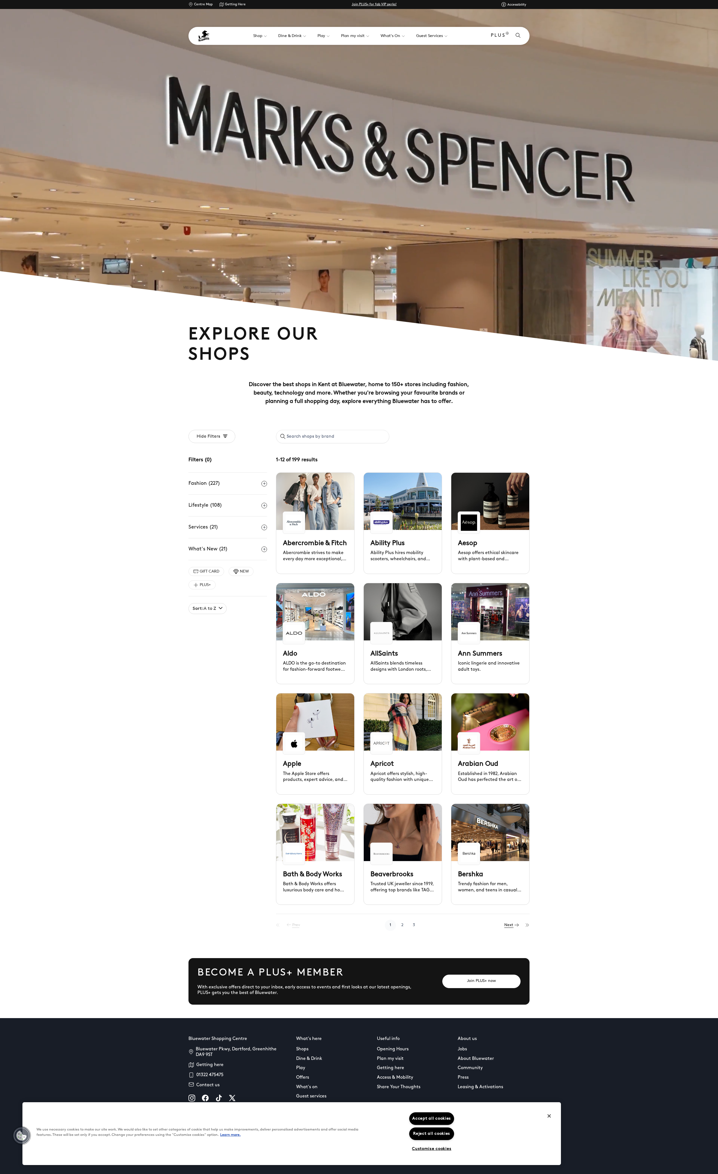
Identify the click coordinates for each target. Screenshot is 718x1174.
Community (470, 1068)
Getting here (210, 1065)
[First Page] (278, 925)
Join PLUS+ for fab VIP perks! (374, 4)
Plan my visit (390, 1059)
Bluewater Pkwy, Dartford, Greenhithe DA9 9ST (236, 1052)
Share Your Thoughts (398, 1087)
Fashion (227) (204, 483)
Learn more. (230, 1135)
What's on (306, 1087)
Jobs (462, 1049)
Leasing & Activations (480, 1087)
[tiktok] (218, 1098)
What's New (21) (208, 549)
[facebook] (205, 1098)
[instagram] (191, 1098)
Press (463, 1077)
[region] (291, 1133)
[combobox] (332, 436)
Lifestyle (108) (205, 505)
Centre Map (203, 4)
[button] (22, 1136)
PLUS (498, 35)
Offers (302, 1077)
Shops (302, 1049)
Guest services (311, 1096)
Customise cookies (431, 1149)
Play (300, 1068)
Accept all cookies (431, 1119)
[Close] (549, 1116)
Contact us (208, 1085)
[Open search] (518, 36)
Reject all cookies (431, 1134)
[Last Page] (528, 925)
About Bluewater (476, 1059)
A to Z (204, 608)
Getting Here (235, 4)
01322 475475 (210, 1075)
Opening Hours (393, 1049)
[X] (232, 1098)
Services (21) (203, 527)
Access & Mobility (395, 1077)
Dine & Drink (309, 1059)
